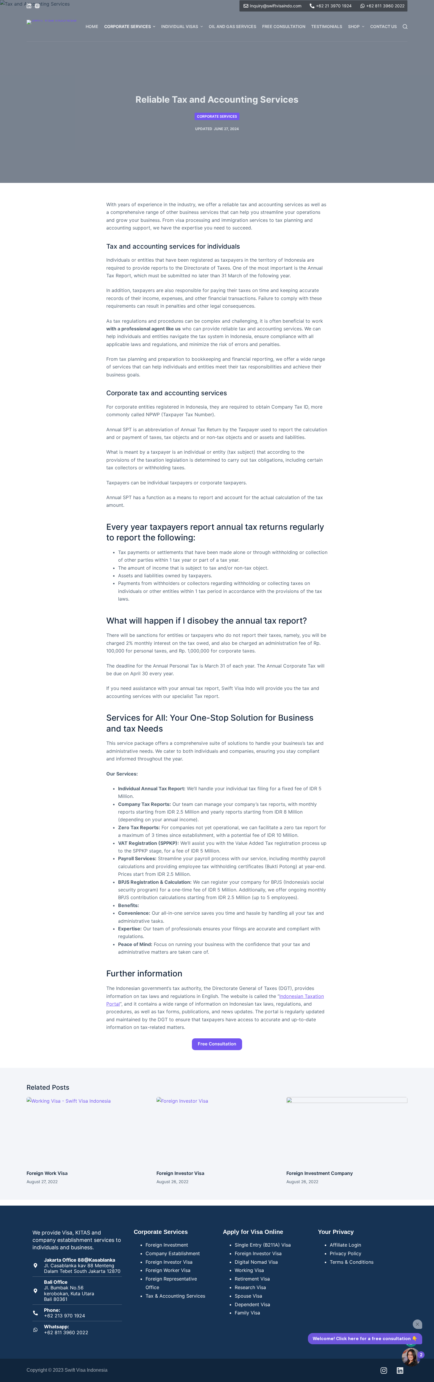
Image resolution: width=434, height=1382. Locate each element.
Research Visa (250, 1287)
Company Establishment (173, 1253)
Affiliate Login (345, 1245)
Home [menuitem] (92, 26)
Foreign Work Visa (47, 1173)
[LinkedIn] (29, 6)
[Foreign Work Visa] (87, 1131)
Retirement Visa (252, 1279)
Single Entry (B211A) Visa (263, 1245)
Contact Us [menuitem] (383, 26)
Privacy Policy (345, 1253)
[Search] (405, 26)
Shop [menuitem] (354, 26)
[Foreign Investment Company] (346, 1131)
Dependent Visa (252, 1304)
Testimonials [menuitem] (326, 26)
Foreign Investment (167, 1245)
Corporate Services (217, 116)
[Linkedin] (400, 1370)
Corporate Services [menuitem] (127, 26)
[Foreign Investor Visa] (217, 1131)
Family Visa (247, 1313)
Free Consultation (217, 1044)
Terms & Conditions (351, 1262)
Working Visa (249, 1270)
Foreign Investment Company (319, 1173)
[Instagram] (37, 6)
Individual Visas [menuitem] (179, 26)
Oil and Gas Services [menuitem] (232, 26)
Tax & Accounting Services (175, 1296)
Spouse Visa (248, 1296)
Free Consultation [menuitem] (283, 26)
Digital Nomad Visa (256, 1262)
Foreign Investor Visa (180, 1173)
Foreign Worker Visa (168, 1270)
